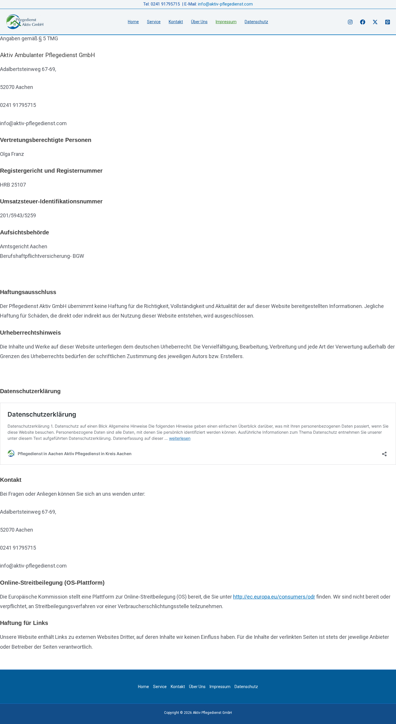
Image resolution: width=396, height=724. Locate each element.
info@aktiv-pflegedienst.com (225, 4)
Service (154, 21)
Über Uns (199, 21)
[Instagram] (350, 22)
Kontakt (176, 21)
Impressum (226, 21)
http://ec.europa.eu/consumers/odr (274, 597)
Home (133, 21)
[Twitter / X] (375, 22)
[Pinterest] (387, 22)
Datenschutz (256, 21)
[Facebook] (362, 22)
